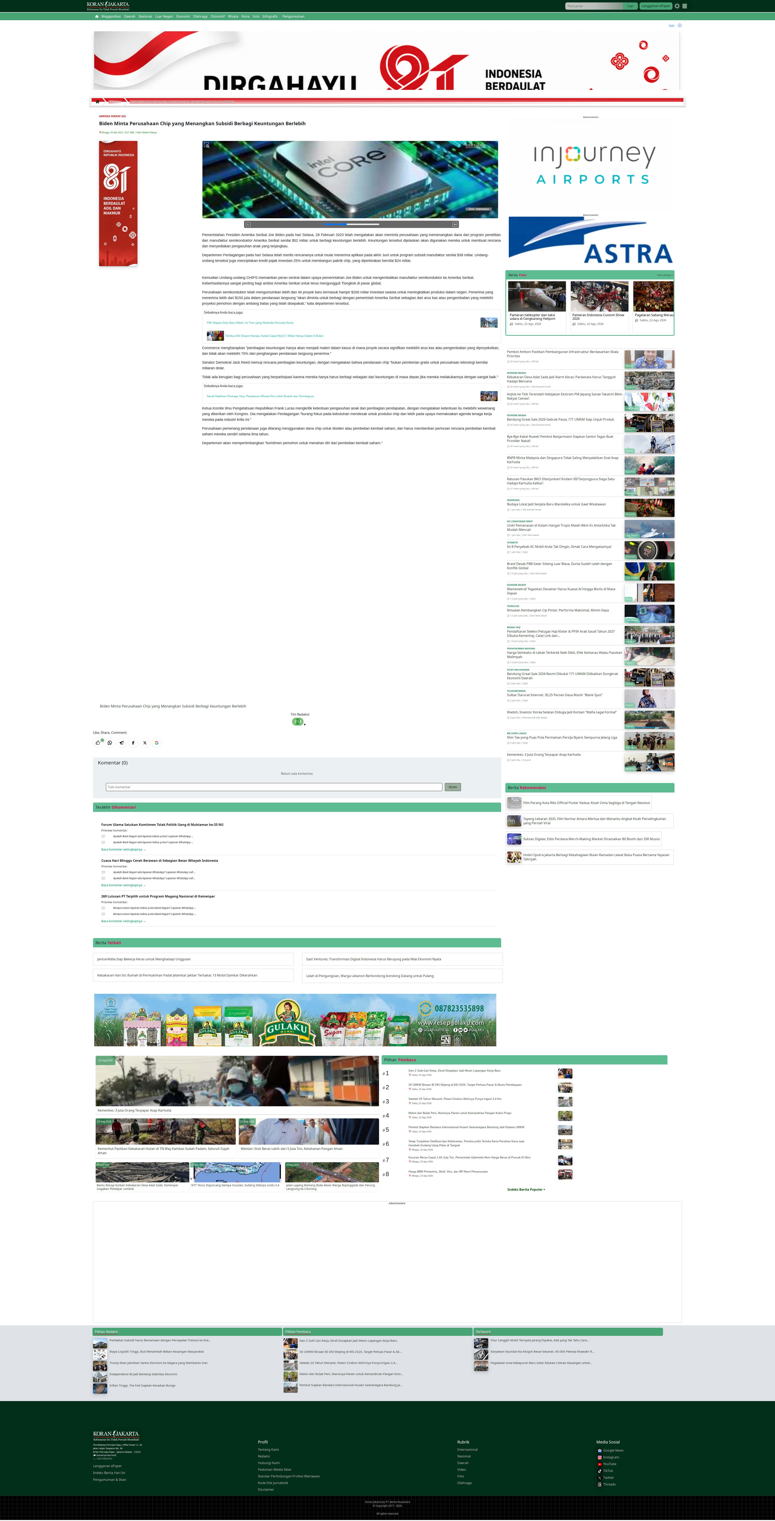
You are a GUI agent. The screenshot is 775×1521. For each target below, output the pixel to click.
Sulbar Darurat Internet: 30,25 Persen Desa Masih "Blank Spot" (555, 695)
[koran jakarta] (98, 101)
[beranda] (97, 16)
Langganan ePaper (656, 6)
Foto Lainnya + (665, 275)
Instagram (610, 1457)
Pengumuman (293, 16)
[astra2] (591, 239)
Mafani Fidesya (149, 132)
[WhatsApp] (110, 743)
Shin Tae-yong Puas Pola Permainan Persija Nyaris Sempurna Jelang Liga (562, 737)
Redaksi (264, 1456)
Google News (613, 1450)
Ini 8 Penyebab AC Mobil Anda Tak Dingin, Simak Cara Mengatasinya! (559, 546)
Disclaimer (266, 1489)
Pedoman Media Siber (275, 1469)
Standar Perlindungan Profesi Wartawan (289, 1476)
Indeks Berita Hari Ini (109, 1473)
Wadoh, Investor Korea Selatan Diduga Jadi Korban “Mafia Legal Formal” (562, 712)
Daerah (463, 1463)
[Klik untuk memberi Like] (98, 743)
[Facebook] (133, 743)
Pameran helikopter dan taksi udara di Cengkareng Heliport (532, 317)
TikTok (607, 1471)
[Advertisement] (214, 1262)
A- (248, 224)
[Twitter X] (145, 743)
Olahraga (464, 1483)
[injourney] (591, 165)
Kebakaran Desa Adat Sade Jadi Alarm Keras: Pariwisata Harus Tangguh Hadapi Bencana (561, 379)
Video (461, 1469)
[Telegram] (121, 743)
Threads (609, 1484)
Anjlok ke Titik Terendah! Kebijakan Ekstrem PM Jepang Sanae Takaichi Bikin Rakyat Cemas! (564, 396)
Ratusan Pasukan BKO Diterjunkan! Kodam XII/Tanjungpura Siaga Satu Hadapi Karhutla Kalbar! (561, 481)
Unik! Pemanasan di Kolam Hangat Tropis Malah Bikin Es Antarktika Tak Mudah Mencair (561, 527)
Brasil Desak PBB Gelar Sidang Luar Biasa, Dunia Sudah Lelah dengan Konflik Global (559, 566)
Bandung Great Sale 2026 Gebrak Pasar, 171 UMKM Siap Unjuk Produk (560, 419)
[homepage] (116, 1436)
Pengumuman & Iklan (109, 1479)
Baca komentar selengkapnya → (123, 849)
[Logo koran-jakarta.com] (108, 6)
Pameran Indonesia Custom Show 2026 (598, 317)
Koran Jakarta (373, 1501)
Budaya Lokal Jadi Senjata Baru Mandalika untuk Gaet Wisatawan (556, 504)
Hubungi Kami (269, 1463)
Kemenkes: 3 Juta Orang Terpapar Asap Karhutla (544, 754)
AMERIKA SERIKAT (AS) (112, 116)
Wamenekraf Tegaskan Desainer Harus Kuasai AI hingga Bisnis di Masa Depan (561, 591)
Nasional (464, 1456)
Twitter (608, 1477)
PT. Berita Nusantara (398, 1501)
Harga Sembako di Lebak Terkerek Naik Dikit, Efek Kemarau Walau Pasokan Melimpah (564, 654)
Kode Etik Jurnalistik (273, 1483)
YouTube (609, 1464)
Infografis (270, 16)
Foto (460, 1476)
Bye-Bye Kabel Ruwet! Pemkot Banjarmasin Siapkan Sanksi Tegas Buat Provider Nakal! (560, 438)
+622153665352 (104, 1458)
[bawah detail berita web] (295, 1030)
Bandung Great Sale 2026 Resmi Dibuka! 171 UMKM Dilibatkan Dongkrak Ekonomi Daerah (562, 676)
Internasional (467, 1449)
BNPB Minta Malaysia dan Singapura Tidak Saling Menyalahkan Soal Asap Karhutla (563, 460)
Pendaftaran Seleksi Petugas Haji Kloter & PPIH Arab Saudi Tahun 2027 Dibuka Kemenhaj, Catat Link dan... (561, 633)
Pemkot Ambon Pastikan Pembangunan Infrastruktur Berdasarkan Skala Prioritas (562, 354)
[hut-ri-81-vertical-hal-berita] (118, 203)
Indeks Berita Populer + (526, 1189)
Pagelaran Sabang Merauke (656, 315)
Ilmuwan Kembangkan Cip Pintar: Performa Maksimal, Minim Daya (558, 610)
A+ (455, 224)
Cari (630, 6)
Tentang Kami (268, 1449)
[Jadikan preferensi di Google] (157, 743)
